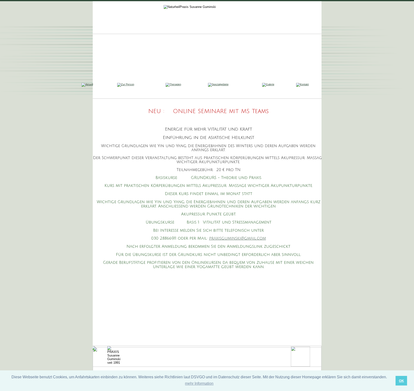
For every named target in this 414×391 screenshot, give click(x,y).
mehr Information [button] (199, 383)
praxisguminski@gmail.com (237, 238)
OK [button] (401, 381)
